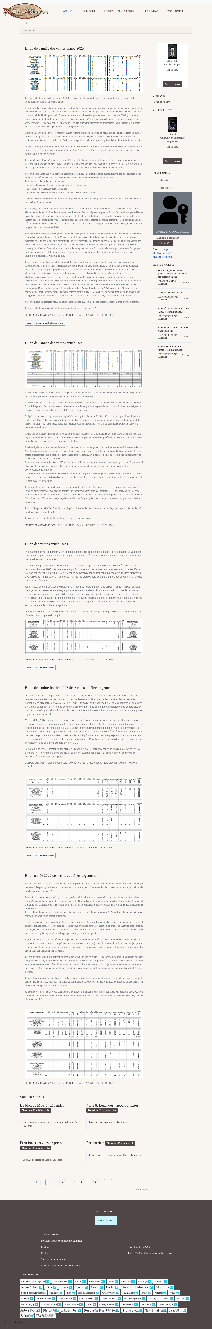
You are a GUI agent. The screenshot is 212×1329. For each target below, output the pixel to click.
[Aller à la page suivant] (102, 1182)
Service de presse (71, 1304)
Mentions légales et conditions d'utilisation (61, 1240)
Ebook (78, 1281)
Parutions (25, 1298)
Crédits (44, 1253)
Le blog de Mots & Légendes (42, 1105)
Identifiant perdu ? (162, 253)
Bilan (29, 323)
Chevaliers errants (49, 1304)
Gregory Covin (108, 1293)
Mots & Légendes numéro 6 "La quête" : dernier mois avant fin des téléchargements (173, 273)
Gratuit (89, 1304)
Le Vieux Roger (172, 64)
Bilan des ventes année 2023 (46, 544)
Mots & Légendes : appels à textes (112, 1105)
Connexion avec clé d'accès (172, 232)
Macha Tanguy (27, 1304)
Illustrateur (126, 1281)
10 (94, 1182)
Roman (111, 1281)
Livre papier (94, 1281)
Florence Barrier (43, 1298)
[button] (70, 11)
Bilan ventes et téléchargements (49, 323)
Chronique (79, 1287)
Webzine (158, 1293)
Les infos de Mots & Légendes (40, 315)
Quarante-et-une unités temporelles (172, 139)
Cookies (45, 1247)
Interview (64, 1287)
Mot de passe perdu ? (163, 256)
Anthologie (143, 1281)
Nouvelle (95, 1287)
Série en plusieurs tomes (32, 1293)
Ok (5, 1322)
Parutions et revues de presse (41, 1143)
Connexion (163, 243)
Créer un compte (161, 249)
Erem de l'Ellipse (165, 1304)
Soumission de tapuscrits (53, 1259)
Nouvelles (159, 1281)
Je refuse (19, 1322)
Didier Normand (65, 1298)
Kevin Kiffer (128, 1293)
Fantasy (144, 1293)
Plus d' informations (106, 1327)
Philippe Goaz (127, 1304)
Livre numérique (60, 1281)
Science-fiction (162, 1287)
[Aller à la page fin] (109, 1182)
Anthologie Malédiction (158, 1298)
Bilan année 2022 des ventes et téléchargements (61, 876)
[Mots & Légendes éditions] (25, 10)
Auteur (172, 1293)
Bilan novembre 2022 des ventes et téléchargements (170, 348)
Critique (49, 1287)
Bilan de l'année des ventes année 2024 (54, 343)
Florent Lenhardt (86, 1298)
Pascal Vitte (146, 1304)
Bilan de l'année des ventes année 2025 (54, 48)
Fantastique (54, 1293)
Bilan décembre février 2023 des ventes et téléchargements (69, 688)
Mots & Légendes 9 (86, 1293)
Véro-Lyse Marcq (106, 1304)
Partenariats (95, 1143)
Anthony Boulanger (29, 1287)
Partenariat (180, 1298)
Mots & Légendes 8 (132, 1298)
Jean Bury (110, 1287)
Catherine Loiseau (109, 1298)
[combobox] (106, 30)
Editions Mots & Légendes (33, 1281)
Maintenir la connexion (167, 237)
